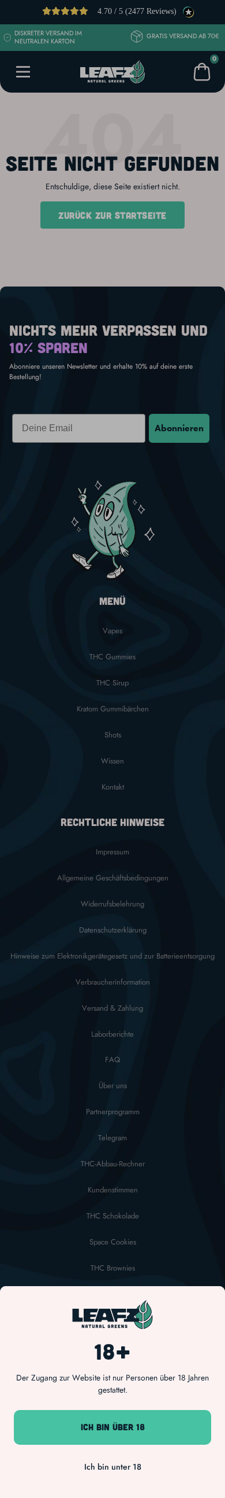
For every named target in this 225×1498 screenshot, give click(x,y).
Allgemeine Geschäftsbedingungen (112, 878)
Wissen (112, 761)
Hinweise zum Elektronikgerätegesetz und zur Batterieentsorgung (112, 956)
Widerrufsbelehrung (112, 904)
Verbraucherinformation (113, 982)
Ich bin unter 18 (112, 1467)
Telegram (112, 1138)
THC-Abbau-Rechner (113, 1164)
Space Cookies (112, 1242)
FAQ (112, 1060)
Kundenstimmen (113, 1190)
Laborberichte (112, 1034)
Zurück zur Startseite (112, 215)
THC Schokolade (113, 1216)
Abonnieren (179, 428)
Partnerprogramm (113, 1112)
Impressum (112, 852)
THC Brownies (113, 1268)
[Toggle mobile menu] (23, 72)
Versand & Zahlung (112, 1008)
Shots (112, 735)
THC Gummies (112, 657)
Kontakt (113, 787)
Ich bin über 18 (113, 1427)
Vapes (112, 631)
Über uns (113, 1086)
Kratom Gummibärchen (113, 709)
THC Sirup (112, 683)
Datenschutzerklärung (113, 930)
